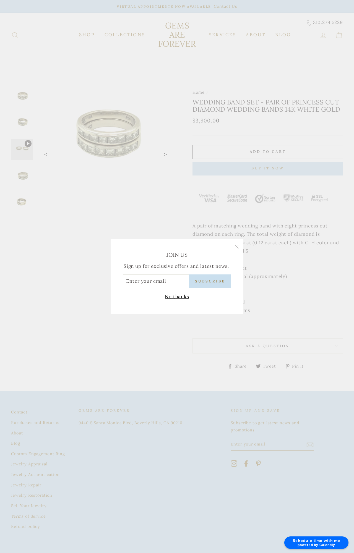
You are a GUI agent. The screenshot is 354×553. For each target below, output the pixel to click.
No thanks (177, 296)
